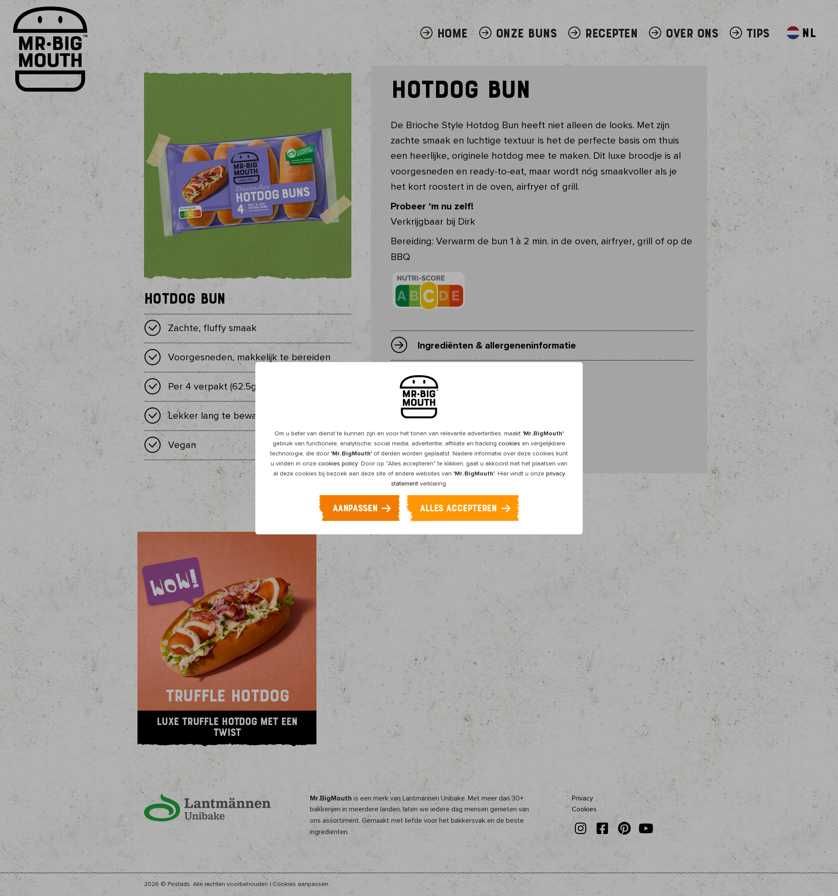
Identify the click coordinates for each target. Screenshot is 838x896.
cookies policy (338, 463)
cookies (509, 443)
